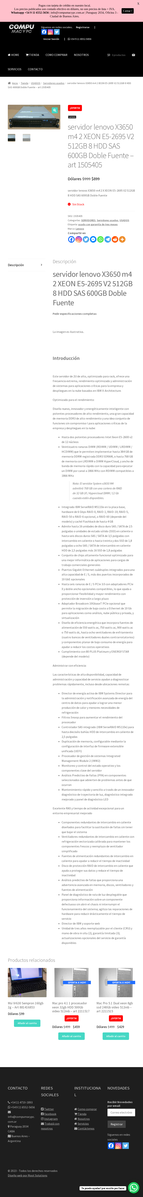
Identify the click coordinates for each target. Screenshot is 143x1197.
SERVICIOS (14, 69)
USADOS (35, 83)
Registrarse (82, 27)
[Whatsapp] (100, 239)
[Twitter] (57, 32)
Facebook (50, 1114)
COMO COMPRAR (56, 55)
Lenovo (80, 228)
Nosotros (84, 1119)
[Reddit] (115, 239)
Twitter (49, 1109)
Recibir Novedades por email (120, 1104)
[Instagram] (50, 32)
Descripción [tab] (16, 265)
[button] (55, 110)
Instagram (51, 1119)
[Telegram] (107, 239)
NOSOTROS (81, 55)
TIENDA (33, 55)
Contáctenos (86, 1128)
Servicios (83, 1123)
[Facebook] (44, 32)
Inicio (15, 83)
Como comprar (87, 1109)
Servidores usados (53, 83)
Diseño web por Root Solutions (27, 1175)
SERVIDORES (88, 220)
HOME (15, 55)
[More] (122, 239)
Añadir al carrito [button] (27, 1023)
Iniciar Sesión (51, 39)
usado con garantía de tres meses (98, 224)
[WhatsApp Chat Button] (133, 1187)
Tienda (24, 83)
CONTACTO (35, 69)
